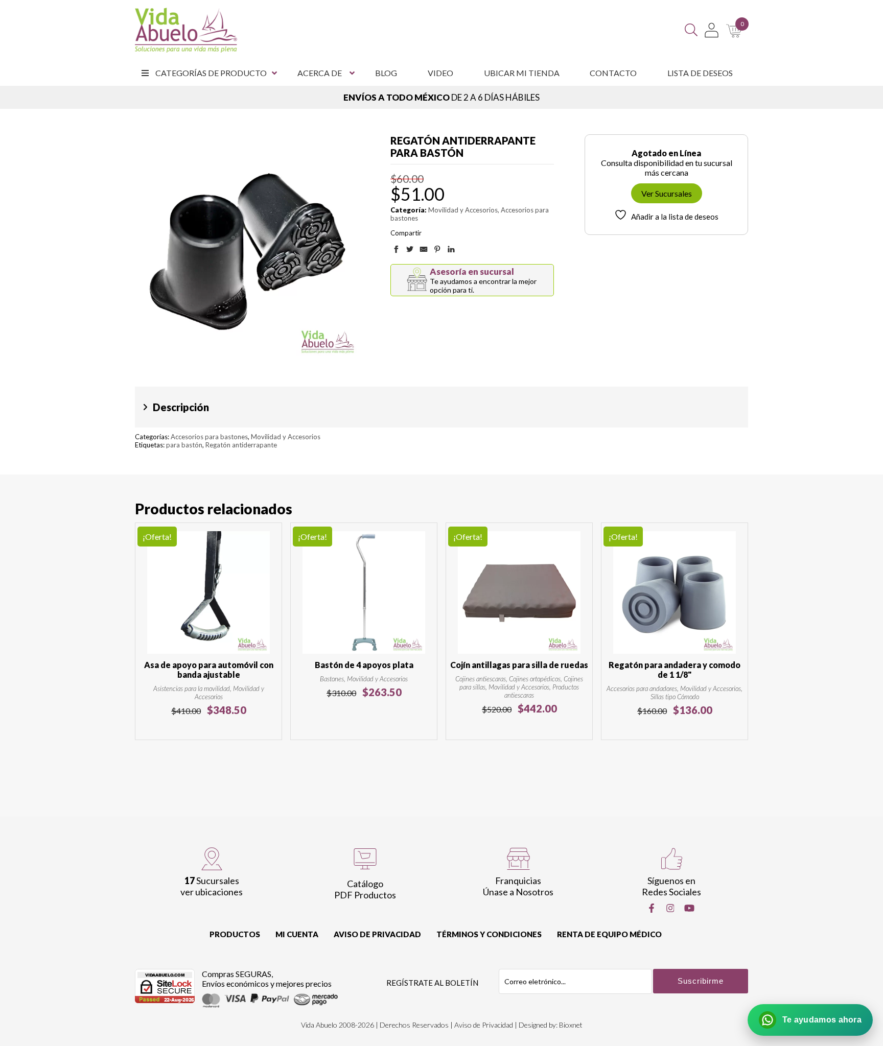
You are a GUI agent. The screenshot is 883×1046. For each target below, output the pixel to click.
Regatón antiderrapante (241, 445)
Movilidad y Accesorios (463, 210)
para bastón (184, 445)
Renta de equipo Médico (609, 934)
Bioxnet (571, 1024)
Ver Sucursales (666, 193)
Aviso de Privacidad (377, 934)
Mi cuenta (296, 934)
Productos (235, 934)
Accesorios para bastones (209, 437)
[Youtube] (689, 908)
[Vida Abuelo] (186, 30)
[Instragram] (670, 908)
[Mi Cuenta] (711, 30)
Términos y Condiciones (489, 934)
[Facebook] (651, 908)
